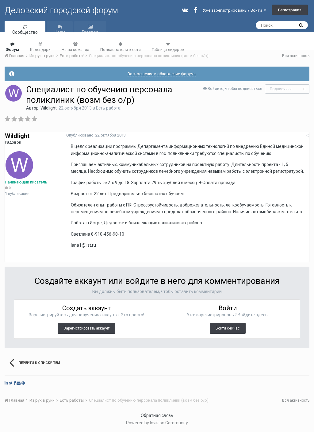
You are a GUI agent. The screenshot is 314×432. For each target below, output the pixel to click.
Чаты (60, 32)
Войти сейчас (228, 328)
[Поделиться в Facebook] (14, 383)
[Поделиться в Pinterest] (23, 383)
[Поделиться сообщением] (307, 135)
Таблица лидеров (168, 49)
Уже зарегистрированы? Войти (233, 10)
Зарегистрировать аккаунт (86, 328)
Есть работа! (108, 108)
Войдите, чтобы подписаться (235, 88)
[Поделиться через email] (19, 383)
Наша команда (75, 49)
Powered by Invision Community (157, 422)
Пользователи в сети (120, 49)
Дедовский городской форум (61, 10)
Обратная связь (157, 415)
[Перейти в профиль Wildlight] (13, 93)
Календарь (40, 49)
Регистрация (289, 10)
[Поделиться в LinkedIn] (6, 383)
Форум (12, 49)
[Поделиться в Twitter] (11, 383)
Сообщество (25, 32)
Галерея (90, 32)
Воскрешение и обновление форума (162, 73)
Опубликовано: (96, 135)
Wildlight (48, 108)
